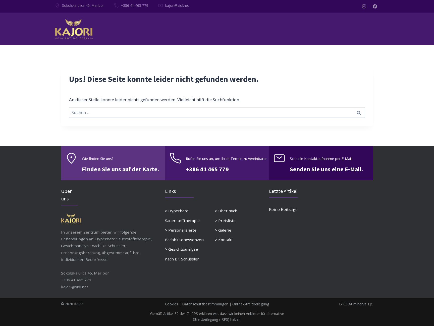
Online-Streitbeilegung (250, 304)
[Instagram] (364, 6)
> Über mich (226, 210)
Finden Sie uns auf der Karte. (120, 169)
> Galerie (223, 230)
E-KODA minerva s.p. (356, 304)
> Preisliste (225, 220)
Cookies (171, 304)
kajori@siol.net (177, 5)
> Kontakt (224, 239)
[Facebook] (374, 6)
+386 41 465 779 (134, 5)
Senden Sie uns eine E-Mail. (326, 169)
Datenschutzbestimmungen (205, 304)
